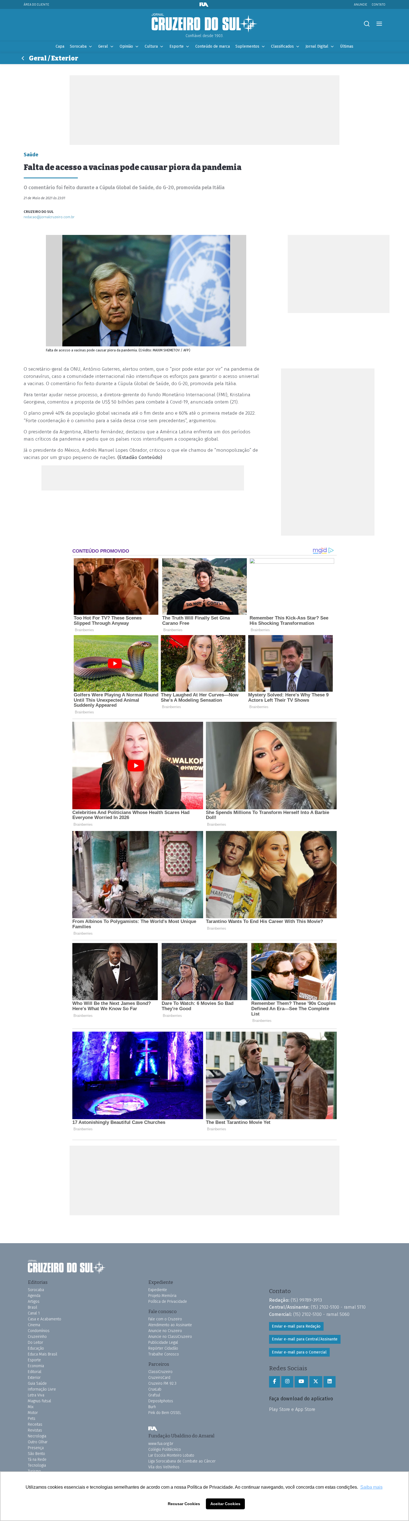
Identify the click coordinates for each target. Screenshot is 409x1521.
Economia (36, 1366)
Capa (60, 46)
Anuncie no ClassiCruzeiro (170, 1336)
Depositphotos (160, 1401)
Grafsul (154, 1395)
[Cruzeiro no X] (315, 1381)
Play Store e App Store (292, 1409)
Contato (378, 4)
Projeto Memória (162, 1295)
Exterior (34, 1377)
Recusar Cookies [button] (184, 1503)
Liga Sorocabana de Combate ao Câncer (182, 1461)
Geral (103, 46)
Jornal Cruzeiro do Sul (204, 23)
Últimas (346, 46)
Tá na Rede (37, 1459)
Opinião (126, 46)
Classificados (282, 46)
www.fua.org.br (160, 1443)
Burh (152, 1407)
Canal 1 (34, 1313)
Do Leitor (35, 1342)
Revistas (35, 1430)
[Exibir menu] (379, 24)
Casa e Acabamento (44, 1319)
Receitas (35, 1424)
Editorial (34, 1371)
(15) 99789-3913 (306, 1300)
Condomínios (39, 1330)
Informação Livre (42, 1389)
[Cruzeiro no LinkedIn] (330, 1381)
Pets (31, 1418)
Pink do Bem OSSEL (164, 1412)
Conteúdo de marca (212, 46)
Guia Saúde (37, 1383)
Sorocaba (78, 46)
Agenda (34, 1295)
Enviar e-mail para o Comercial (299, 1352)
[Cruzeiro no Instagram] (287, 1381)
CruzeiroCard (159, 1377)
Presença (36, 1447)
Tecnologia (37, 1465)
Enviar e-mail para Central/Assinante (304, 1339)
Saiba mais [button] (371, 1487)
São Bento (36, 1453)
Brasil (32, 1307)
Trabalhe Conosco (163, 1354)
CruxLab (154, 1389)
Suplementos (247, 46)
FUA (152, 1428)
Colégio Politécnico (164, 1449)
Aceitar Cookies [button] (225, 1503)
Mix (30, 1407)
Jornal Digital (316, 46)
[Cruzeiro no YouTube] (301, 1381)
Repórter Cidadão (163, 1348)
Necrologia (37, 1436)
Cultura (151, 46)
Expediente (157, 1289)
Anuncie (360, 4)
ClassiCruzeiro (160, 1371)
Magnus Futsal (39, 1401)
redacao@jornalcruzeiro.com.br (49, 217)
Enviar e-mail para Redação (296, 1326)
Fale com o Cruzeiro (165, 1319)
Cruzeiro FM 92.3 (162, 1383)
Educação (36, 1348)
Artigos (34, 1301)
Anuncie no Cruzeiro (165, 1330)
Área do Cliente (36, 4)
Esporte (176, 46)
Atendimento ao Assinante (170, 1325)
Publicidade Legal (163, 1342)
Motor (33, 1412)
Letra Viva (36, 1395)
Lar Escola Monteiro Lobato (171, 1455)
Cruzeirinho (37, 1336)
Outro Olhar (38, 1442)
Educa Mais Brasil (42, 1354)
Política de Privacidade (167, 1301)
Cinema (34, 1325)
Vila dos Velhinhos (163, 1467)
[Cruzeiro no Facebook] (274, 1381)
